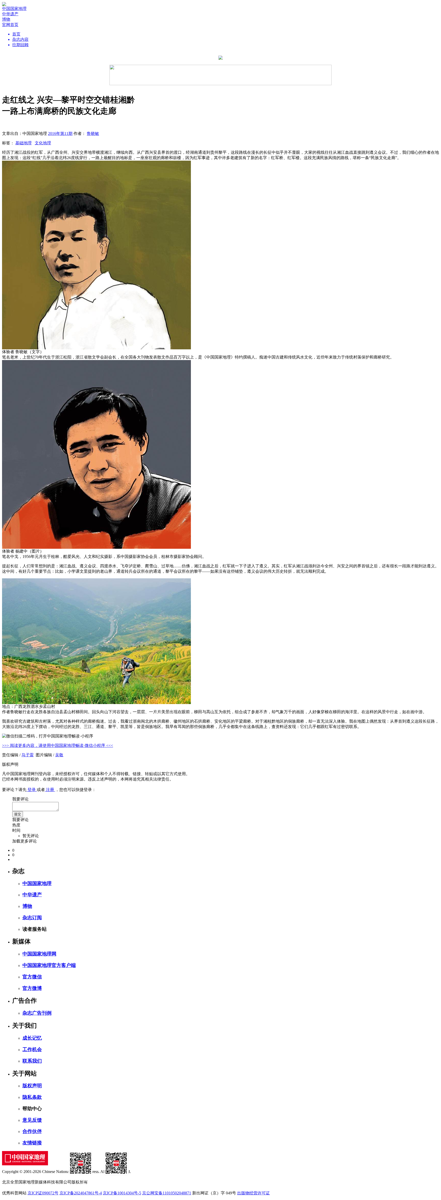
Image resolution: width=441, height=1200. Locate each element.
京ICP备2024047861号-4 (80, 1193)
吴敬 (59, 755)
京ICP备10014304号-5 (122, 1193)
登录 (32, 789)
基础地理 (23, 143)
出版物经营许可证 (253, 1193)
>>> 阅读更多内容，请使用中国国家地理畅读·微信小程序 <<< (57, 745)
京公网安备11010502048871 (166, 1193)
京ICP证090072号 (43, 1193)
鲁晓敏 (93, 133)
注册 (50, 789)
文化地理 (43, 143)
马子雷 (27, 755)
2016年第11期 (60, 133)
